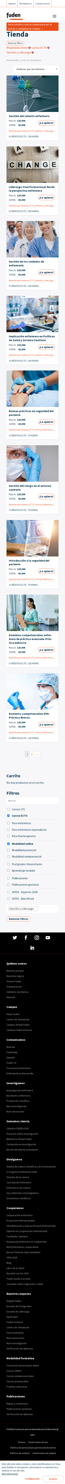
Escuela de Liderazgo (18, 1311)
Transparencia (14, 986)
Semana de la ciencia (17, 1177)
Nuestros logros (15, 976)
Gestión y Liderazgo (44, 130)
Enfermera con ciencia (18, 1187)
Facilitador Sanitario (17, 1236)
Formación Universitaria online (22, 1365)
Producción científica (17, 1101)
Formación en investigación (21, 1144)
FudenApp (12, 1052)
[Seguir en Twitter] (15, 937)
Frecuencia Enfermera (18, 1068)
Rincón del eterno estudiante (22, 1149)
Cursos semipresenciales (20, 1376)
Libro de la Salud (15, 1268)
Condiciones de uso (38, 1442)
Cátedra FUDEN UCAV (17, 1128)
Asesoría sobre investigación (22, 1133)
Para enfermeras (21, 823)
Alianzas (10, 997)
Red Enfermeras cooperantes (22, 1247)
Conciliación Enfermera (18, 1182)
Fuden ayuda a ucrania (18, 1278)
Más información (10, 1474)
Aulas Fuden (13, 1014)
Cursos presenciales (17, 1381)
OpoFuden (12, 1316)
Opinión (10, 1057)
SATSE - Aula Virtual (23, 898)
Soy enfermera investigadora (22, 1193)
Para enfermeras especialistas (29, 829)
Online (57, 130)
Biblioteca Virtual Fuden (19, 1139)
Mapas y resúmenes (17, 1403)
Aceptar (53, 1479)
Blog (8, 1262)
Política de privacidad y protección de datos (33, 1447)
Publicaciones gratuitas (25, 884)
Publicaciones (20, 878)
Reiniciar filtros (15, 43)
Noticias (10, 1047)
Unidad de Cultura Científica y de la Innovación (31, 1166)
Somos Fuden (13, 981)
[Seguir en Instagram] (37, 937)
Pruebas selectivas (16, 1386)
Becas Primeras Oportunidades (23, 1252)
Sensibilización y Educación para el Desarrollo (31, 1225)
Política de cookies (20, 1453)
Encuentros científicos (18, 1198)
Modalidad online (22, 843)
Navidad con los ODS (17, 1273)
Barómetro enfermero (18, 1095)
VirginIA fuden (13, 1301)
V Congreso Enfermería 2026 (21, 1171)
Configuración (32, 1479)
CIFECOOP (12, 1257)
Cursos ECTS (19, 815)
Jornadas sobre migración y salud (24, 1284)
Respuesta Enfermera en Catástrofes (26, 1241)
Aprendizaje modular (18, 130)
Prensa (21, 1442)
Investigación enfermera (19, 1090)
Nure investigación (16, 1106)
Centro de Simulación (17, 1019)
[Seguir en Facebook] (26, 937)
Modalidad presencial (24, 850)
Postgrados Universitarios (27, 864)
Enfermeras (47, 429)
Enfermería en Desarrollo (19, 1073)
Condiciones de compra (44, 1453)
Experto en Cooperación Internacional (26, 1231)
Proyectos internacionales (20, 1220)
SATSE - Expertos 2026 (25, 892)
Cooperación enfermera (19, 1215)
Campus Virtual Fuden (18, 1024)
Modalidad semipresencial (26, 856)
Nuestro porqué (15, 970)
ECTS (31, 130)
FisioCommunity (15, 1332)
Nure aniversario (15, 1111)
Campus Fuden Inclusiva (19, 1030)
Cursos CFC (18, 809)
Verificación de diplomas (19, 1348)
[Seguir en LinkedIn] (32, 948)
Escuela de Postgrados (19, 1306)
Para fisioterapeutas (24, 836)
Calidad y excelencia (17, 992)
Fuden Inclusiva (14, 1322)
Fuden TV (11, 1062)
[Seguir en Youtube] (48, 937)
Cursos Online (13, 1370)
